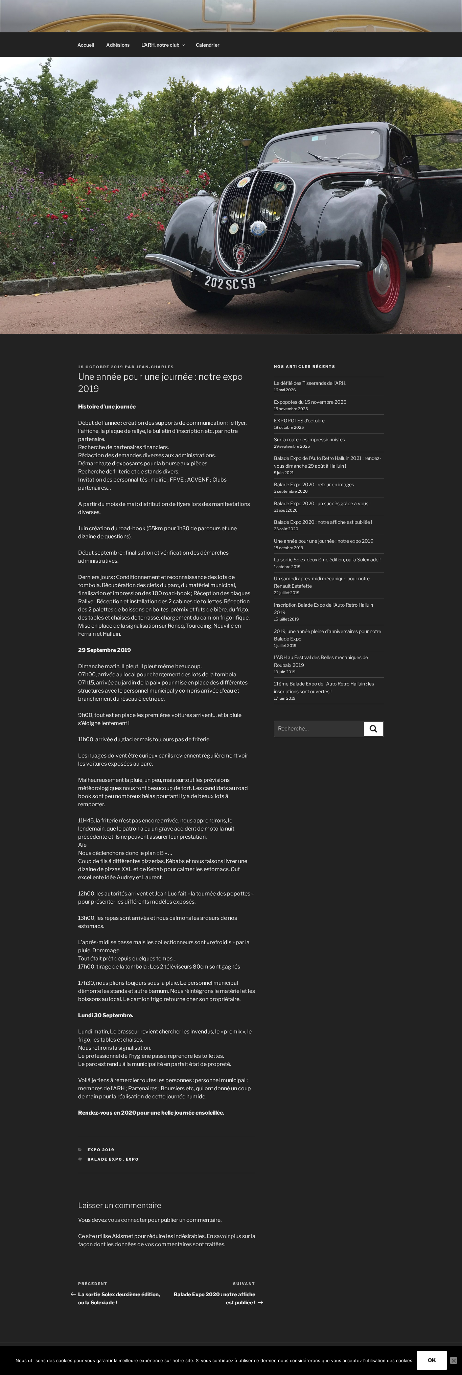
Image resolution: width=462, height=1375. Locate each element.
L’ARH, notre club (160, 45)
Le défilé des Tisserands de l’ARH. (310, 383)
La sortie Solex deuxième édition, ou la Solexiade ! (327, 559)
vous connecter (127, 1220)
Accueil (85, 45)
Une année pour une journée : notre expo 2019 (323, 541)
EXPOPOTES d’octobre (299, 420)
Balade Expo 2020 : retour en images (314, 484)
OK (432, 1360)
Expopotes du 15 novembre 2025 (310, 402)
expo (132, 1159)
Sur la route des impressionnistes (309, 439)
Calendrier (208, 45)
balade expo (105, 1159)
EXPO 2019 (101, 1149)
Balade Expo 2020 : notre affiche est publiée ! (323, 522)
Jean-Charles (155, 367)
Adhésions (118, 45)
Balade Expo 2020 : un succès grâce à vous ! (322, 503)
